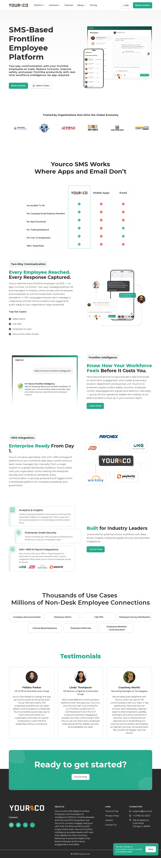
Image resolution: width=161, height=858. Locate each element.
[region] (80, 217)
